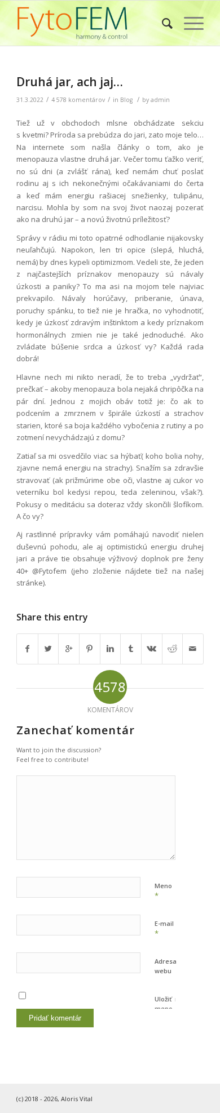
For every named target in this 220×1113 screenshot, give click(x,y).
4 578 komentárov (78, 100)
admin (160, 100)
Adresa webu (166, 966)
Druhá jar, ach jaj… (69, 82)
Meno (163, 891)
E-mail (164, 928)
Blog (126, 100)
